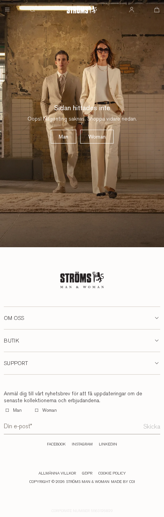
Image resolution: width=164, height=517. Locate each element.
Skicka (151, 426)
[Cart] (156, 9)
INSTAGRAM (82, 444)
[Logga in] (131, 9)
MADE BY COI (123, 481)
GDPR (87, 473)
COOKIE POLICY (112, 473)
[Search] (32, 9)
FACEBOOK (56, 444)
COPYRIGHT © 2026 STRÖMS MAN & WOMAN (69, 481)
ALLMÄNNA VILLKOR (57, 473)
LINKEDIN (108, 444)
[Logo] (82, 9)
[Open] (7, 9)
